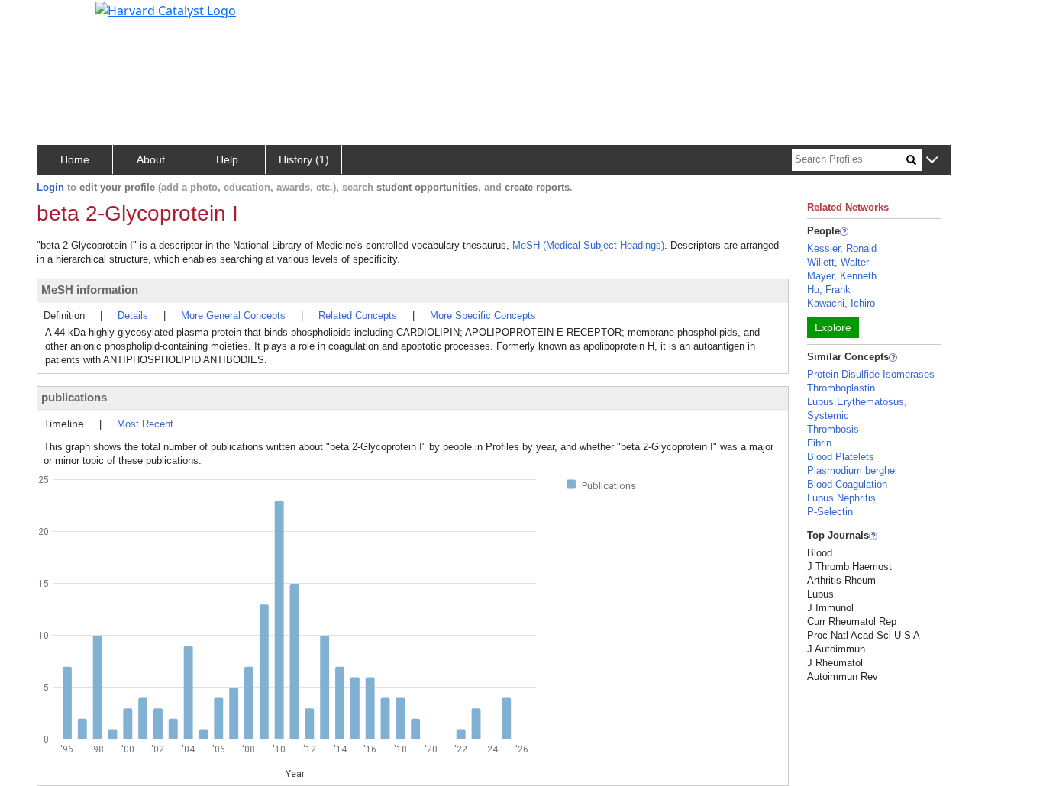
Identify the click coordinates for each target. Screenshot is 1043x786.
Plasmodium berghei (852, 470)
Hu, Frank (829, 289)
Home (74, 159)
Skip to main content (63, 18)
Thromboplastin (841, 388)
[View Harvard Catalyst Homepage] (165, 9)
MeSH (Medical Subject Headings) (588, 245)
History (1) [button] (304, 159)
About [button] (151, 159)
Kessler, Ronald (842, 248)
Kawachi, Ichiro (841, 303)
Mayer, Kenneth (842, 276)
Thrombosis (833, 429)
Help (227, 159)
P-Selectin (830, 511)
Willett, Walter (838, 262)
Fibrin (819, 443)
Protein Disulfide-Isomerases (871, 374)
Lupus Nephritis (841, 498)
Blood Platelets (840, 456)
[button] (931, 160)
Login (50, 187)
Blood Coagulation (847, 484)
